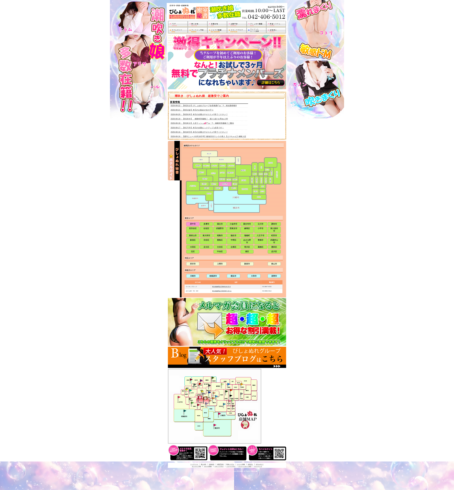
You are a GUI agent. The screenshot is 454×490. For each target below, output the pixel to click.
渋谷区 (206, 240)
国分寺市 (247, 224)
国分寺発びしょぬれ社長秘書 (202, 391)
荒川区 (247, 247)
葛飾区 (260, 247)
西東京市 (233, 228)
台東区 (233, 247)
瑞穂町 (247, 235)
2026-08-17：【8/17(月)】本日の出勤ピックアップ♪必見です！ (197, 128)
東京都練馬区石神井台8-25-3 (221, 286)
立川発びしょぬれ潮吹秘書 (190, 390)
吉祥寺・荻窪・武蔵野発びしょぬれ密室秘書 (214, 393)
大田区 (193, 247)
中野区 (233, 240)
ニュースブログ (231, 466)
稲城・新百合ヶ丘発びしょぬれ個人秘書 (206, 403)
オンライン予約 (196, 466)
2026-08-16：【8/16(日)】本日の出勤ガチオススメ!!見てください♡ (199, 132)
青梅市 (260, 240)
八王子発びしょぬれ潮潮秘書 (179, 397)
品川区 (274, 251)
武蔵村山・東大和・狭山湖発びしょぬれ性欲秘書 (195, 384)
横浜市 (233, 276)
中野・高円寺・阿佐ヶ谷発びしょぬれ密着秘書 (226, 391)
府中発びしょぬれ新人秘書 (200, 397)
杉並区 (206, 228)
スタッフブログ (219, 466)
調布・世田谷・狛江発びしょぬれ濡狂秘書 (224, 404)
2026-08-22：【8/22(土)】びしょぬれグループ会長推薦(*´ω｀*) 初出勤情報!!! (204, 106)
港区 (247, 251)
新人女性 (203, 464)
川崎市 (193, 276)
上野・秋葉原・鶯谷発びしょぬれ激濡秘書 (242, 384)
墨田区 (274, 247)
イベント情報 (241, 464)
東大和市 (206, 235)
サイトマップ (258, 466)
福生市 (233, 235)
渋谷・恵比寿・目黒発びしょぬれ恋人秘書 (229, 401)
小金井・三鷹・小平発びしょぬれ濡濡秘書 (209, 392)
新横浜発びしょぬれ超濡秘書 (215, 425)
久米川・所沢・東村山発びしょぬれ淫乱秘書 (200, 384)
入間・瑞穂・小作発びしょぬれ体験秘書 (191, 379)
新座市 (247, 264)
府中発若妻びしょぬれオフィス (205, 398)
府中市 (193, 224)
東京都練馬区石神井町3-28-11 (221, 291)
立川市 (260, 224)
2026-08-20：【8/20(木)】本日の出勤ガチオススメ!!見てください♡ (199, 114)
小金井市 (233, 224)
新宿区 (193, 240)
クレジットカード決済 (244, 466)
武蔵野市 (220, 228)
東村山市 (193, 235)
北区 (193, 251)
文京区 (220, 247)
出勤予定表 (220, 464)
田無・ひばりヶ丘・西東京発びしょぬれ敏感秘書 (209, 385)
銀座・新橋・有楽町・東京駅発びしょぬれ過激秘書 (241, 393)
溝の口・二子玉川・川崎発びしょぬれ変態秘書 (219, 413)
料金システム (230, 464)
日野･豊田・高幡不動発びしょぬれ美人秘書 (190, 398)
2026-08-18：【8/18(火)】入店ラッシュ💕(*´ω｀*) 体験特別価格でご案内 (202, 123)
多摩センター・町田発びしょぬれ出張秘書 (192, 403)
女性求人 (250, 464)
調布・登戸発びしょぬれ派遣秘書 (216, 396)
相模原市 (213, 276)
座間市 (274, 276)
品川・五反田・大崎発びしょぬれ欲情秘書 (233, 406)
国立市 (220, 224)
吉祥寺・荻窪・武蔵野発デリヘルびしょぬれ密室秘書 (227, 12)
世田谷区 (193, 228)
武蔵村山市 (274, 241)
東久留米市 (274, 229)
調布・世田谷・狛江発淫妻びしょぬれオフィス (210, 401)
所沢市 (193, 264)
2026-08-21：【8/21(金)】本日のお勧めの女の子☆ (192, 110)
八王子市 (260, 235)
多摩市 (206, 224)
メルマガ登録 (208, 466)
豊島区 (220, 240)
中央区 (220, 251)
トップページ (194, 464)
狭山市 (274, 264)
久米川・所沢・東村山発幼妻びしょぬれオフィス (201, 380)
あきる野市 (247, 241)
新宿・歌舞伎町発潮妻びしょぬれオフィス (231, 396)
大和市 (254, 276)
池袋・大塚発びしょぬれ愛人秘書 (228, 384)
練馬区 (247, 228)
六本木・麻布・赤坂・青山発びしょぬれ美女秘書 (233, 400)
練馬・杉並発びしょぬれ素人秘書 (222, 384)
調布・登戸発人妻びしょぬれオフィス (213, 398)
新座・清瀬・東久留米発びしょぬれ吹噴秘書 (213, 377)
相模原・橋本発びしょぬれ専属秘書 (185, 411)
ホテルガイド (260, 464)
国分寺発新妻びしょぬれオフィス (203, 394)
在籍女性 (211, 464)
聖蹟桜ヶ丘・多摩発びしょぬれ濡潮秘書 (198, 405)
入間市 (220, 264)
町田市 (274, 235)
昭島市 (220, 235)
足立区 (206, 247)
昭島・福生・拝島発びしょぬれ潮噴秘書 (187, 389)
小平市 (260, 228)
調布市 (274, 224)
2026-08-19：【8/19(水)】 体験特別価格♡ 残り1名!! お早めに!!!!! (199, 119)
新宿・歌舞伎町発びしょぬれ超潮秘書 (231, 390)
